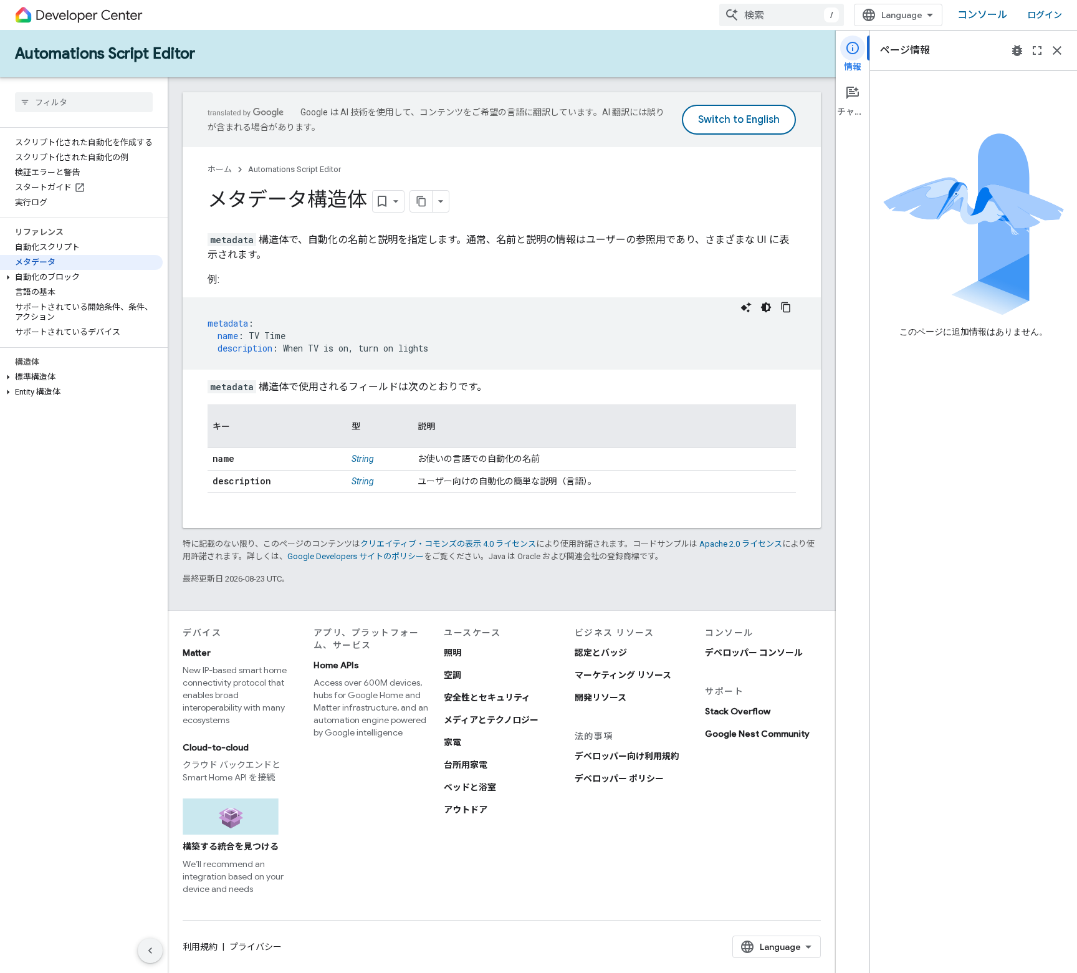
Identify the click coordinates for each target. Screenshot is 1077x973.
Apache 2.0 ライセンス (740, 544)
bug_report (1017, 50)
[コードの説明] (746, 307)
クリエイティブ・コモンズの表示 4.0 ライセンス (448, 544)
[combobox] (781, 15)
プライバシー (255, 947)
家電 (452, 742)
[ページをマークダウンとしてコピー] (421, 201)
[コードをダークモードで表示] (766, 307)
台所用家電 (465, 764)
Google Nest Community (757, 733)
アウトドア (465, 809)
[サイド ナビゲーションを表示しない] (150, 950)
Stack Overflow (737, 711)
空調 (452, 675)
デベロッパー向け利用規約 (627, 756)
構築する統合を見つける (231, 846)
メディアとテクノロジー (491, 720)
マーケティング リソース (623, 675)
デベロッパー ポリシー (619, 778)
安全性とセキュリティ (487, 697)
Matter (197, 652)
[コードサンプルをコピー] (786, 307)
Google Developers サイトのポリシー (355, 556)
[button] (81, 277)
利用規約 (200, 947)
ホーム (220, 169)
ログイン (1044, 15)
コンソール (982, 15)
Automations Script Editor (105, 53)
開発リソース (600, 697)
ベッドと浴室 (470, 787)
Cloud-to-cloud (216, 747)
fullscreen (1037, 50)
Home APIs (336, 665)
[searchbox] (84, 102)
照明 (452, 652)
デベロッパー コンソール (754, 652)
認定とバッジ (601, 652)
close (1057, 50)
